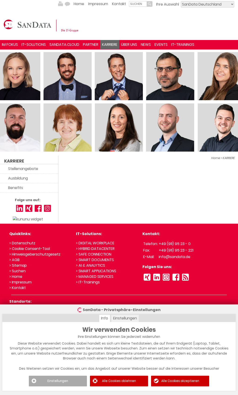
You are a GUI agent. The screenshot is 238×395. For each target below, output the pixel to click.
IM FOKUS (10, 44)
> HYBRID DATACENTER (95, 248)
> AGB (14, 259)
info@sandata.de (174, 256)
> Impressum (20, 282)
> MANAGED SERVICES (94, 276)
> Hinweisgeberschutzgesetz (34, 254)
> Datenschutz (22, 243)
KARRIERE (109, 44)
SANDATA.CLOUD (64, 44)
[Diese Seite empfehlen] (67, 3)
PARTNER (90, 44)
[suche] (138, 4)
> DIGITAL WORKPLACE (95, 243)
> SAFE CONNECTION (93, 254)
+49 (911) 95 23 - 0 (175, 243)
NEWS (146, 44)
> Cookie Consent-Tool (29, 248)
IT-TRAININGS (182, 44)
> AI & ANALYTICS (90, 265)
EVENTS (161, 44)
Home (79, 4)
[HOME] (42, 25)
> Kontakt (17, 287)
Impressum (98, 4)
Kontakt (119, 4)
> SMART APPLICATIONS (96, 271)
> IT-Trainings (88, 282)
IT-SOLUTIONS (34, 44)
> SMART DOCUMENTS (95, 259)
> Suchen (17, 271)
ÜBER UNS (129, 44)
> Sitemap (18, 265)
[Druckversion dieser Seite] (60, 3)
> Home (15, 276)
